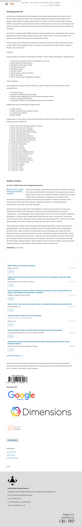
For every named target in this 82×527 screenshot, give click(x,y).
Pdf (11, 272)
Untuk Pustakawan (12, 458)
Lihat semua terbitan (13, 356)
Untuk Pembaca (11, 452)
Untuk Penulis (11, 455)
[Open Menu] (7, 4)
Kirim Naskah (12, 440)
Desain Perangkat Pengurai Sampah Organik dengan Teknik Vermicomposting (35, 330)
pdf (11, 299)
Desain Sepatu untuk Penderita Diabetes (22, 266)
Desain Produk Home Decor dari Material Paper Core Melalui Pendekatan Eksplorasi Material (40, 304)
